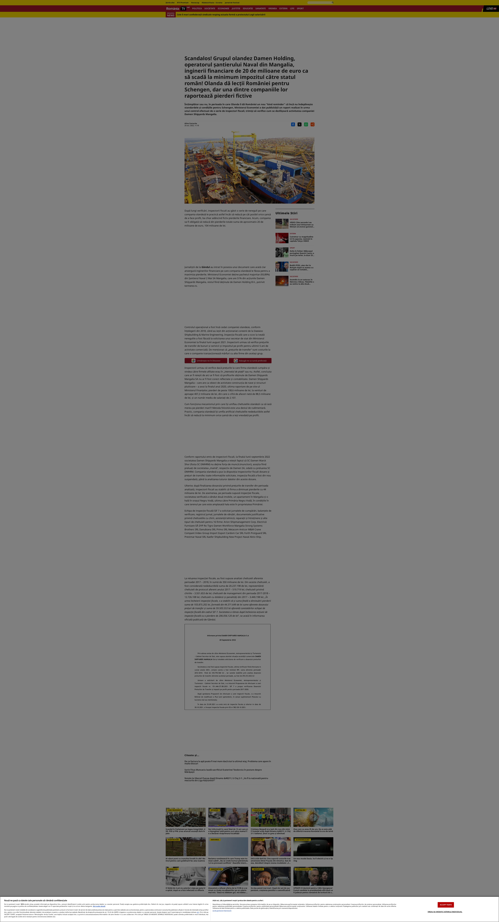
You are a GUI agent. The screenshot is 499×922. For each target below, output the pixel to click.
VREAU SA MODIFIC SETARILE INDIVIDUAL (445, 911)
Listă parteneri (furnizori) (222, 911)
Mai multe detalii (99, 906)
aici (198, 912)
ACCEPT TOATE (446, 905)
